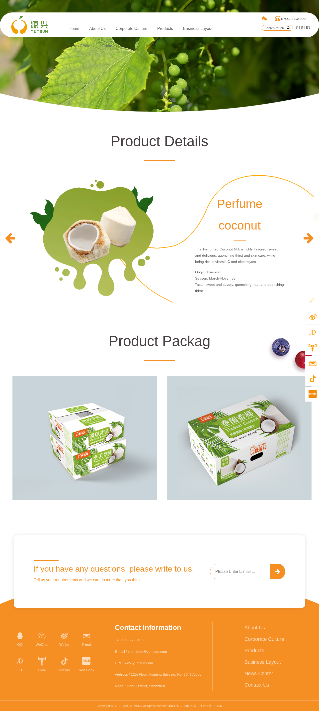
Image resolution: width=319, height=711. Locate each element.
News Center (80, 46)
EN (308, 27)
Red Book (86, 670)
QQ (20, 645)
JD (20, 670)
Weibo (64, 645)
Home (74, 28)
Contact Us (111, 46)
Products (165, 28)
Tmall (42, 670)
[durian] (10, 237)
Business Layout (197, 28)
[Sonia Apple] (309, 237)
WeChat (42, 645)
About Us (97, 28)
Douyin (64, 670)
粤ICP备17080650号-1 (183, 706)
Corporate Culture (131, 28)
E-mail (86, 645)
